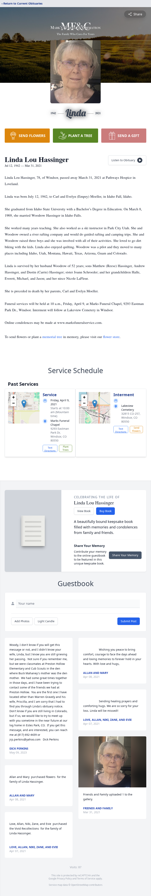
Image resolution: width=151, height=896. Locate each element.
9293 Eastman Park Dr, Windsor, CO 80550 (60, 434)
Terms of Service (86, 878)
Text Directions (50, 449)
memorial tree (52, 336)
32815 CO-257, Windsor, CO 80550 (130, 417)
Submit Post (128, 621)
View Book (83, 511)
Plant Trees (66, 448)
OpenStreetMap (79, 885)
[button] (23, 404)
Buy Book (105, 511)
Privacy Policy (64, 878)
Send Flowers (136, 429)
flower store (111, 336)
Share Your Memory (125, 555)
